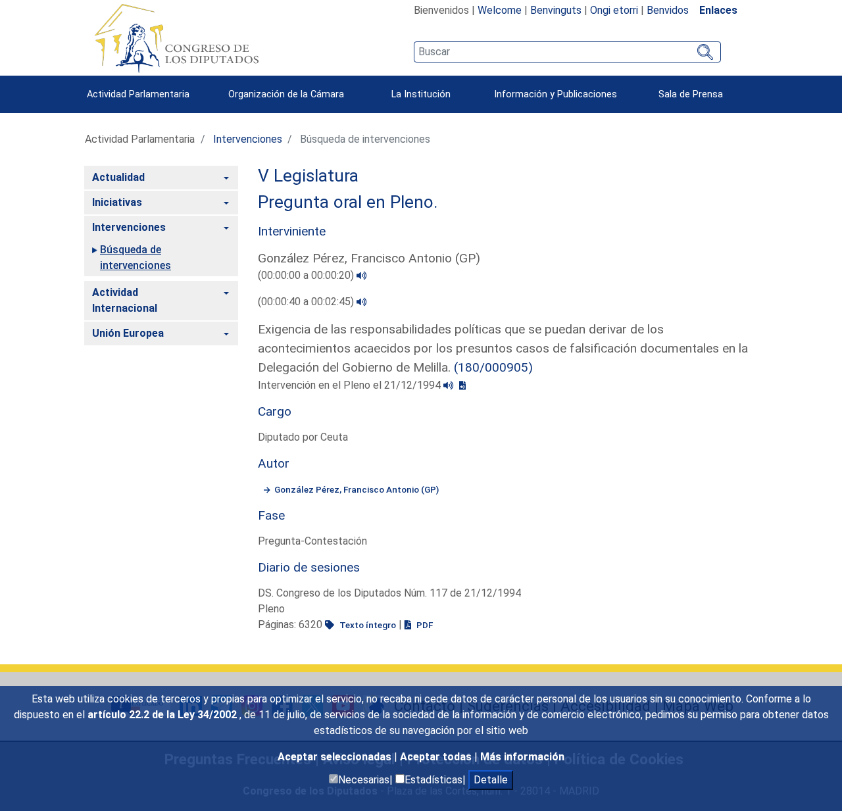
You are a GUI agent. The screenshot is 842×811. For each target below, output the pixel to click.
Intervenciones (247, 139)
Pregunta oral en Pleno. (348, 202)
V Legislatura (308, 175)
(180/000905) (493, 367)
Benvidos (668, 10)
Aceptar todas (437, 756)
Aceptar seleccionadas (336, 756)
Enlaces (718, 10)
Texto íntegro (366, 625)
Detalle (491, 780)
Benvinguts (556, 10)
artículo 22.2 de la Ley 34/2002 (163, 714)
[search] (567, 51)
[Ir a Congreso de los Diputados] (176, 38)
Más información (522, 756)
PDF (423, 625)
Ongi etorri (614, 10)
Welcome (500, 10)
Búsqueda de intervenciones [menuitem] (135, 257)
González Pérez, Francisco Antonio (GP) (356, 489)
